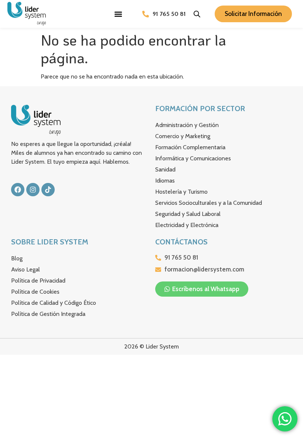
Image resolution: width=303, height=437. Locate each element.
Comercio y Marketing (182, 136)
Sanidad (165, 169)
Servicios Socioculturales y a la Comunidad (208, 202)
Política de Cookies (35, 291)
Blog (17, 258)
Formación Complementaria (190, 147)
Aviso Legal (25, 269)
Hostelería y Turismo (181, 191)
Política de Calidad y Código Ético (53, 302)
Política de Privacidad (38, 280)
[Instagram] (33, 189)
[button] (118, 14)
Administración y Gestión (187, 125)
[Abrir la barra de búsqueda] (197, 14)
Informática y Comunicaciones (193, 158)
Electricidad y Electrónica (186, 224)
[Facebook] (17, 189)
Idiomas (165, 180)
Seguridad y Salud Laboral (188, 213)
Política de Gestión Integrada (48, 313)
